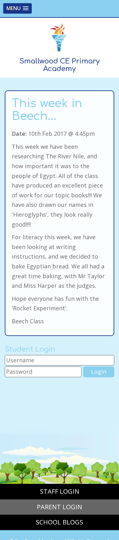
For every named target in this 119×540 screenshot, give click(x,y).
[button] (17, 8)
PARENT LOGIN (59, 507)
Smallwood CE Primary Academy (59, 65)
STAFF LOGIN (59, 491)
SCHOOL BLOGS (59, 522)
